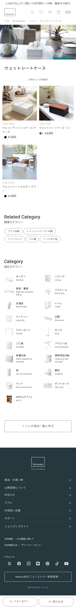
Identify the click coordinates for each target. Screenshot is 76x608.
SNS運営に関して (25, 539)
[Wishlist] (41, 12)
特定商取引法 (11, 545)
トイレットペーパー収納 (40, 231)
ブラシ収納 (13, 231)
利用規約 (8, 539)
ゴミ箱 (32, 239)
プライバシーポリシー (32, 545)
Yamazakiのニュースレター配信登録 (36, 577)
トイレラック (15, 239)
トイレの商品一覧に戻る (38, 426)
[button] (32, 12)
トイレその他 (50, 239)
